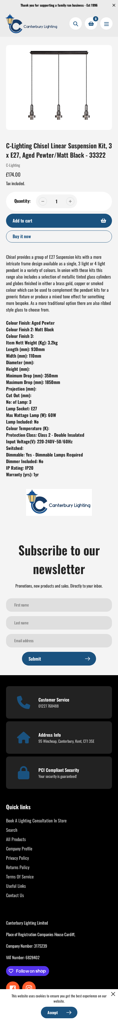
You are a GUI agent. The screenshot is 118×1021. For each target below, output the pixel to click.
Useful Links (16, 886)
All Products (16, 839)
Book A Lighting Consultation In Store (36, 820)
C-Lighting (13, 165)
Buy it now (22, 236)
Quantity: (22, 200)
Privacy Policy (17, 858)
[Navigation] (106, 23)
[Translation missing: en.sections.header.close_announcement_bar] (114, 5)
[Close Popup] (113, 994)
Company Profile (19, 848)
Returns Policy (17, 867)
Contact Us (15, 895)
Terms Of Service (20, 876)
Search (11, 830)
